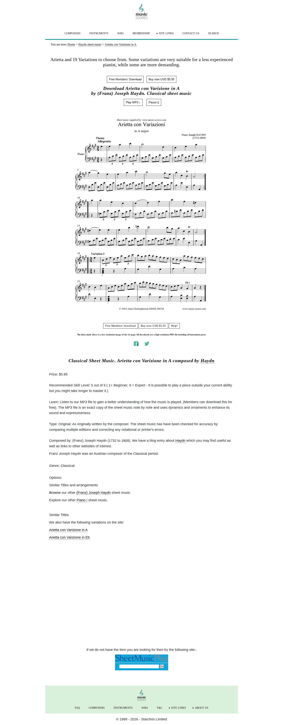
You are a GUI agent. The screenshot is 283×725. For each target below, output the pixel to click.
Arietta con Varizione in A (68, 530)
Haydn (207, 360)
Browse (55, 493)
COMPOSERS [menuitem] (72, 33)
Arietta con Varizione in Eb (69, 537)
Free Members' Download (125, 79)
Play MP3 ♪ (133, 102)
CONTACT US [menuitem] (191, 33)
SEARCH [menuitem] (213, 33)
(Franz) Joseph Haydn (93, 493)
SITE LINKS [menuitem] (166, 33)
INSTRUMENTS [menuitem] (98, 33)
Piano (81, 500)
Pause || (154, 102)
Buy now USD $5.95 (161, 79)
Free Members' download (120, 325)
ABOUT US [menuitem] (201, 707)
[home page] (141, 11)
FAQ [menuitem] (77, 707)
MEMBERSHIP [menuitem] (141, 33)
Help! (174, 325)
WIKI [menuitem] (120, 33)
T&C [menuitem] (159, 707)
